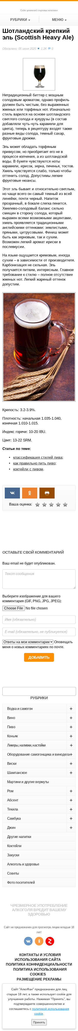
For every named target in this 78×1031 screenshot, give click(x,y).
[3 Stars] (51, 505)
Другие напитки (19, 837)
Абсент (40, 800)
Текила (40, 809)
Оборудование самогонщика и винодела (40, 754)
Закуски (13, 855)
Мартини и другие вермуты (28, 782)
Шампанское (40, 773)
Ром (40, 791)
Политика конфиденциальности (39, 964)
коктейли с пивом (28, 469)
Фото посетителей (21, 882)
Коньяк (40, 736)
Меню (57, 20)
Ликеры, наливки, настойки (40, 745)
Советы (13, 873)
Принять (39, 1022)
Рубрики (18, 20)
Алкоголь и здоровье (23, 864)
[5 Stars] (65, 505)
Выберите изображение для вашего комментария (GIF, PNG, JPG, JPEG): (32, 598)
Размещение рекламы (39, 979)
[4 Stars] (58, 505)
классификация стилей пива (37, 457)
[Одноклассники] (39, 941)
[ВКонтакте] (28, 941)
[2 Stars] (44, 505)
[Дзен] (50, 941)
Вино (40, 718)
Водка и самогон (40, 709)
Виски (40, 763)
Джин (40, 828)
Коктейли (14, 846)
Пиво (40, 727)
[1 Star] (37, 505)
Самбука (40, 818)
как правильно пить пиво (34, 463)
